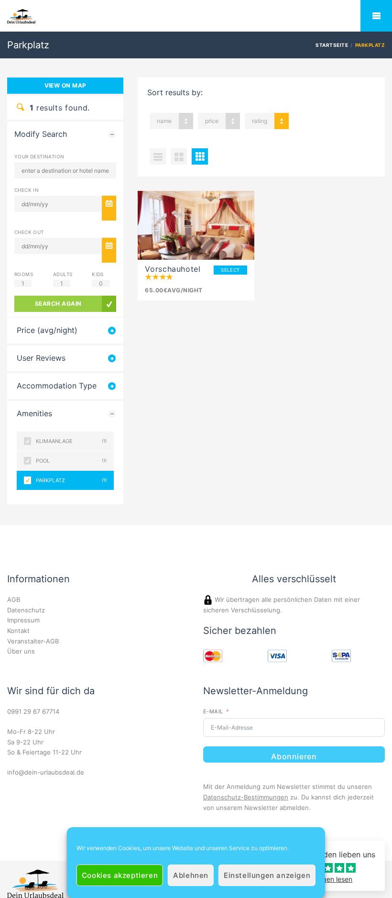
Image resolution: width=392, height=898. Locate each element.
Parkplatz (71, 480)
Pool (71, 460)
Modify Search (40, 134)
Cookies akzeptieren (120, 875)
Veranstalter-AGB (33, 641)
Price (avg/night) (47, 330)
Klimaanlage (71, 441)
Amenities (34, 413)
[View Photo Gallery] (196, 225)
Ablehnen (190, 875)
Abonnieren (293, 756)
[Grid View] (179, 156)
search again (58, 303)
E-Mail (213, 711)
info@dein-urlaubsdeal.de (45, 772)
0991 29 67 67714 (33, 711)
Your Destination (39, 156)
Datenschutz (26, 610)
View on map (65, 85)
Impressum (23, 620)
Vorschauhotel (172, 269)
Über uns (21, 651)
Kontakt (18, 630)
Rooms (23, 274)
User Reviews (41, 358)
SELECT (230, 270)
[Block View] (200, 156)
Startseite (332, 45)
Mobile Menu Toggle (376, 16)
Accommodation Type (57, 385)
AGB (13, 599)
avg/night (173, 290)
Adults (62, 274)
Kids (98, 274)
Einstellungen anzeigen (267, 875)
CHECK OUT (29, 232)
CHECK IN (26, 190)
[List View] (158, 156)
